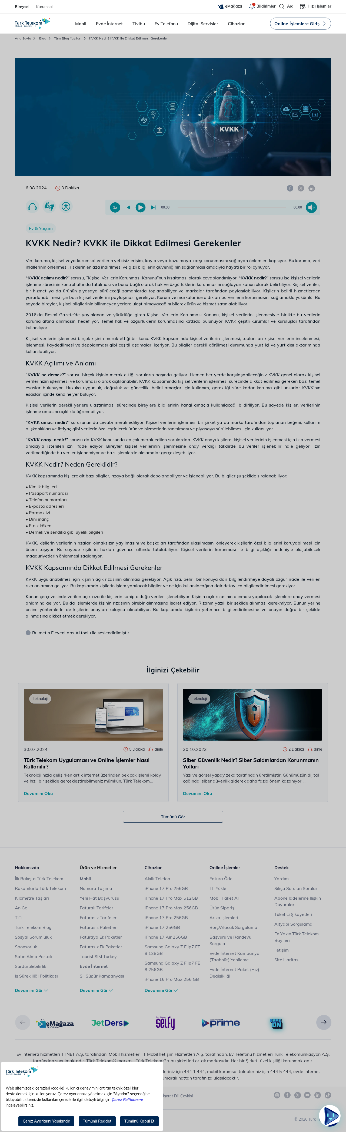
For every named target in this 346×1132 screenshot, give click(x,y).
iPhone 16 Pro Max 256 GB (172, 979)
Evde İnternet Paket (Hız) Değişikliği (234, 973)
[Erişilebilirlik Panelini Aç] (66, 206)
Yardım (281, 878)
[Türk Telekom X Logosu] (297, 1095)
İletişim (281, 950)
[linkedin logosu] (317, 1095)
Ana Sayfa (23, 38)
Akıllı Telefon (157, 878)
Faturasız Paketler (98, 927)
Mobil (80, 23)
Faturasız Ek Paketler (101, 946)
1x (115, 207)
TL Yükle (217, 888)
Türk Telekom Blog (33, 927)
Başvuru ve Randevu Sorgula (230, 940)
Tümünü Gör (173, 816)
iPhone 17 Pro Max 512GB (171, 898)
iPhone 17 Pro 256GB (166, 888)
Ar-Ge (21, 907)
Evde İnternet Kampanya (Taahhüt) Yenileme (234, 956)
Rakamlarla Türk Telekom (40, 888)
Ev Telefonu (166, 23)
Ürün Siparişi (222, 907)
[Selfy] (166, 1022)
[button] (22, 1022)
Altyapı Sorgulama (293, 924)
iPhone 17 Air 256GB (166, 937)
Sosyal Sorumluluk (33, 937)
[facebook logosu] (287, 1095)
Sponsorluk (26, 946)
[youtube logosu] (307, 1095)
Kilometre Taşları (32, 898)
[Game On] (276, 1024)
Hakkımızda (27, 867)
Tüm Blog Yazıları (67, 38)
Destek (281, 867)
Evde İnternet (109, 23)
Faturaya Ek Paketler (101, 937)
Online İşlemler (224, 867)
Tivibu (138, 23)
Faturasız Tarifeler (98, 917)
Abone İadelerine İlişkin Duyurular (297, 901)
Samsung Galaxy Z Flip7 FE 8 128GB (172, 950)
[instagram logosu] (277, 1095)
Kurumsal (44, 6)
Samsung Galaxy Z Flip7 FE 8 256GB (172, 966)
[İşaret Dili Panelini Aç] (49, 206)
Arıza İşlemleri (223, 917)
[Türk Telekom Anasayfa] (32, 23)
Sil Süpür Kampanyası (102, 976)
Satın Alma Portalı (33, 956)
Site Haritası (287, 959)
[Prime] (221, 1022)
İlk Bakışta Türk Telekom (39, 878)
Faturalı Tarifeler (96, 907)
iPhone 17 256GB (162, 927)
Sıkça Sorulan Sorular (295, 888)
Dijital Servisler (203, 23)
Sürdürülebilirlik (30, 966)
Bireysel (22, 6)
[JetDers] (110, 1022)
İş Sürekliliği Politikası (36, 976)
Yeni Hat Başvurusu (99, 898)
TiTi (18, 917)
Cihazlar (236, 23)
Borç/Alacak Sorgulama (233, 927)
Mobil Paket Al (224, 898)
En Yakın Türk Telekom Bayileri (296, 937)
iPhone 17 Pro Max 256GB (171, 907)
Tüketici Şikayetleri (293, 914)
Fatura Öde (220, 878)
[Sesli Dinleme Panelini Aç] (32, 206)
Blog (42, 38)
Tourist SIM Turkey (98, 956)
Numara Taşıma (96, 888)
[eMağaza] (55, 1022)
